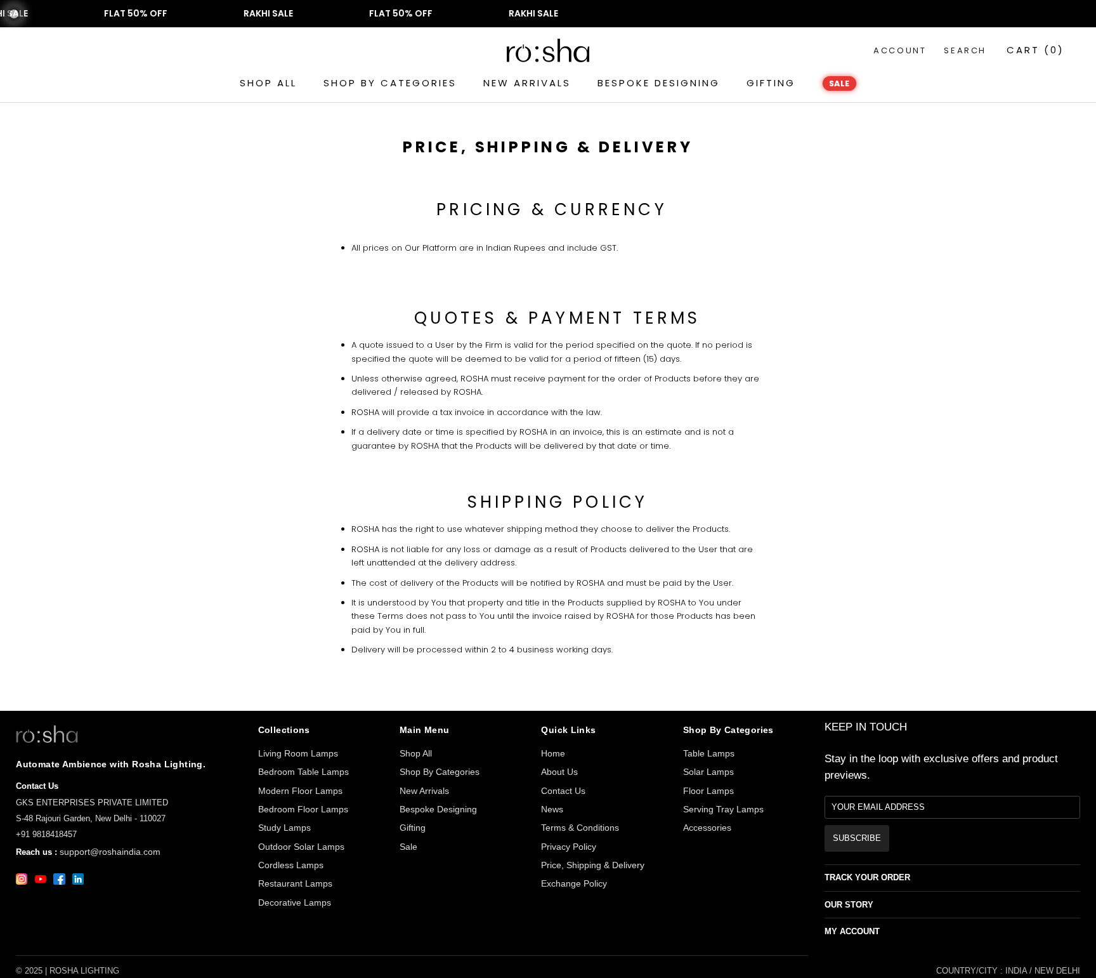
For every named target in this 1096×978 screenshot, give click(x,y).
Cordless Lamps (290, 865)
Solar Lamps (708, 772)
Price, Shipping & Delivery (592, 865)
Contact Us (563, 791)
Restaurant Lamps (295, 883)
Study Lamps (284, 828)
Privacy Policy (568, 847)
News (552, 809)
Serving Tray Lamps (723, 809)
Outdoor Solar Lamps (301, 847)
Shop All (416, 753)
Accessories (707, 828)
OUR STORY (849, 904)
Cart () (1035, 49)
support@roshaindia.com (110, 852)
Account (899, 50)
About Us (559, 772)
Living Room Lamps (298, 753)
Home (553, 753)
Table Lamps (708, 753)
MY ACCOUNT (852, 931)
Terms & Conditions (580, 828)
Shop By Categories (440, 772)
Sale (408, 847)
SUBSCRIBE (857, 838)
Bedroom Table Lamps (303, 772)
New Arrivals (424, 791)
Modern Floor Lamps (300, 791)
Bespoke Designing (438, 809)
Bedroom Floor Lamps (303, 809)
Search (965, 50)
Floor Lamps (708, 791)
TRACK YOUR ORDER (867, 877)
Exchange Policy (574, 883)
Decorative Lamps (294, 902)
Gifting (413, 828)
